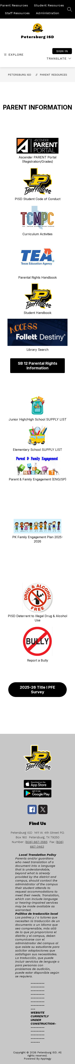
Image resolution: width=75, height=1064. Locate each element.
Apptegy (45, 1058)
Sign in (62, 51)
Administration (47, 13)
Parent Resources (14, 5)
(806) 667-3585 (36, 842)
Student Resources (49, 5)
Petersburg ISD (19, 74)
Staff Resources (17, 13)
